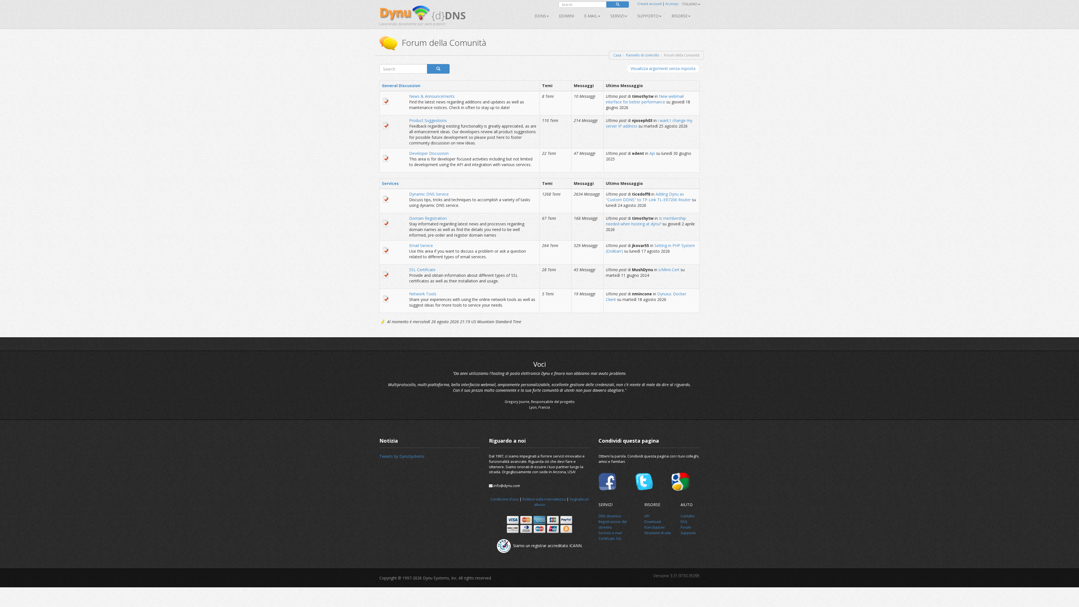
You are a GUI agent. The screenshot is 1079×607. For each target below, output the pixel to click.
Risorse (680, 16)
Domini (566, 16)
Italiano (689, 4)
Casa (617, 55)
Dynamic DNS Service (429, 194)
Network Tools (422, 293)
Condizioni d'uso (504, 499)
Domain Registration (428, 218)
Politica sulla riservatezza (544, 499)
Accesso (672, 3)
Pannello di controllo (642, 55)
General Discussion (401, 85)
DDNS (540, 16)
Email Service (421, 245)
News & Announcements (432, 96)
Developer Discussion (429, 153)
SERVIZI (617, 16)
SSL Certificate (422, 269)
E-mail (590, 16)
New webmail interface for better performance (645, 99)
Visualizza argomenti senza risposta (663, 68)
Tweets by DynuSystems (401, 456)
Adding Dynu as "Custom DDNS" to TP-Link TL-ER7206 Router (648, 196)
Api (652, 153)
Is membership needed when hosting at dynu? (646, 221)
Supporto (648, 16)
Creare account (649, 3)
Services (390, 183)
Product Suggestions (428, 120)
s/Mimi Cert (668, 269)
